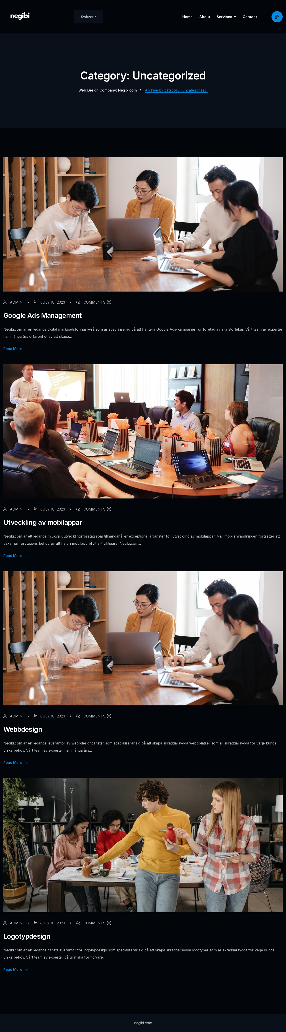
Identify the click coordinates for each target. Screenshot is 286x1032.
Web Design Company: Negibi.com (107, 90)
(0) (97, 302)
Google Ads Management (42, 315)
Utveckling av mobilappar (42, 522)
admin (16, 302)
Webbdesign (22, 729)
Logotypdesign (26, 936)
